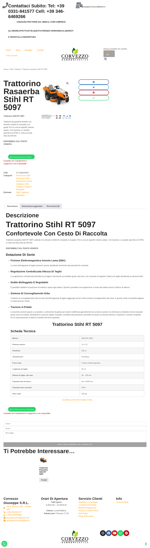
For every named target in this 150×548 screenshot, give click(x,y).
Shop (18, 50)
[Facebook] (109, 533)
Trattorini (17, 69)
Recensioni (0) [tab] (53, 206)
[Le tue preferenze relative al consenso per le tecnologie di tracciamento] (146, 544)
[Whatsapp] (120, 533)
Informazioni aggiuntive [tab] (32, 206)
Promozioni (21, 181)
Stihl (11, 69)
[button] (105, 59)
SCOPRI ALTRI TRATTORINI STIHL (77, 400)
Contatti (40, 50)
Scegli (44, 480)
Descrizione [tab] (12, 206)
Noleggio (28, 50)
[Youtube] (115, 533)
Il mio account (11, 56)
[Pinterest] (126, 533)
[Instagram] (103, 533)
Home (8, 50)
